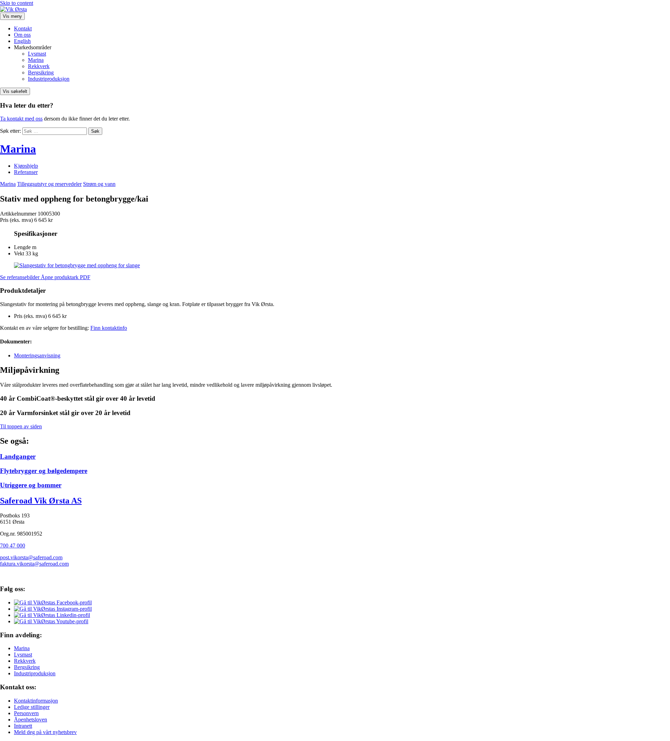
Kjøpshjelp (26, 166)
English (22, 41)
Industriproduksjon (48, 79)
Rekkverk (39, 66)
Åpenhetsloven (30, 719)
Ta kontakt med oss (21, 119)
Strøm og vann (99, 184)
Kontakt (23, 28)
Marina (36, 60)
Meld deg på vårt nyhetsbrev (45, 732)
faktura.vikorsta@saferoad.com (34, 564)
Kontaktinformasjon (36, 701)
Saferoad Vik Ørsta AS (41, 500)
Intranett (23, 726)
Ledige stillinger (32, 707)
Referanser (26, 172)
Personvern (26, 713)
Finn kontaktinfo (108, 328)
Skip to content (16, 3)
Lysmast (37, 54)
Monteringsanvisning (37, 355)
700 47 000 (12, 546)
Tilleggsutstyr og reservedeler (49, 184)
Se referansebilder (20, 277)
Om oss (22, 35)
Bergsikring (41, 72)
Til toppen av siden (21, 426)
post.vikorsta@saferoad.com (31, 557)
